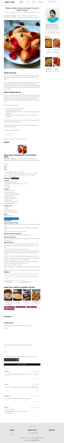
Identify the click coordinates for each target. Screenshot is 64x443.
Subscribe (40, 2)
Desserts (8, 5)
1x (12, 178)
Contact (34, 2)
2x (15, 178)
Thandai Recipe (9, 133)
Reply (37, 378)
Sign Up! (27, 433)
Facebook (15, 280)
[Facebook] (49, 1)
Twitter (18, 280)
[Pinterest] (51, 1)
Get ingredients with (9, 218)
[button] (4, 162)
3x (17, 178)
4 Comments (38, 12)
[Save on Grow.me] (16, 309)
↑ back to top (32, 426)
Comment (6, 328)
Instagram (16, 282)
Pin (6, 169)
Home (5, 5)
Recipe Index (21, 2)
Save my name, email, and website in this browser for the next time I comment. (21, 356)
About (28, 2)
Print (7, 166)
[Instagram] (54, 1)
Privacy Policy (12, 434)
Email (5, 351)
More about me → (53, 32)
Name (5, 347)
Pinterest (23, 280)
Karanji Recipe (9, 135)
